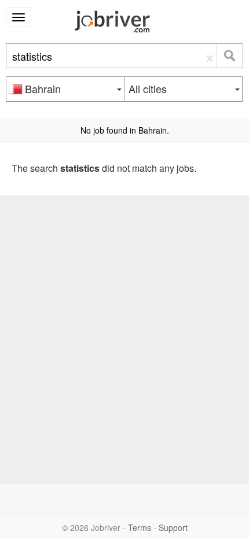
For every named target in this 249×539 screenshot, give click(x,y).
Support (173, 527)
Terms (139, 527)
